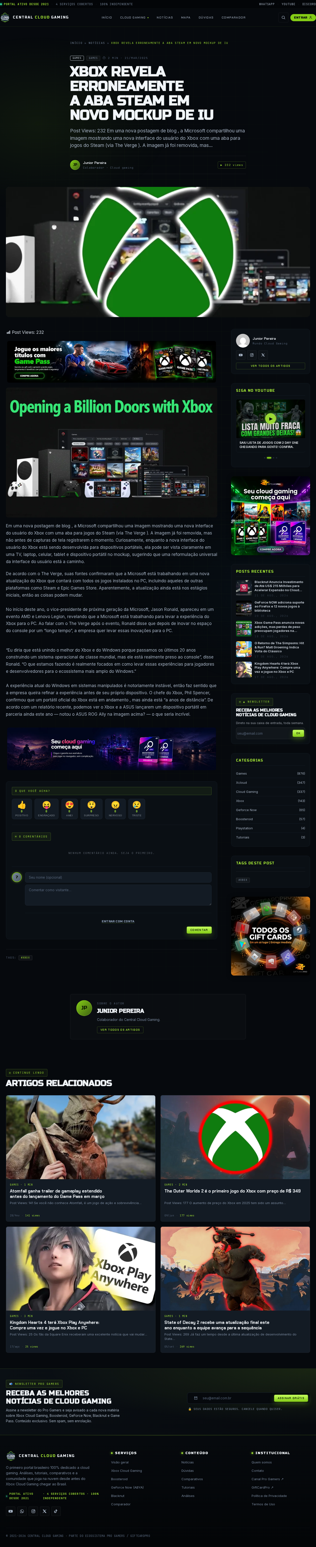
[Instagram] (252, 355)
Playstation (244, 828)
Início (107, 17)
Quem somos (262, 1462)
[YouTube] (240, 355)
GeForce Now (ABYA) (127, 1487)
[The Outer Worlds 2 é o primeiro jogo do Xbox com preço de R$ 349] (235, 1158)
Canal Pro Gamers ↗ (268, 1479)
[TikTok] (56, 1511)
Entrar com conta (118, 921)
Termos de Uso (263, 1504)
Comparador (234, 17)
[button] (264, 458)
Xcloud (241, 782)
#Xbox (25, 957)
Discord (309, 4)
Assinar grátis (291, 1398)
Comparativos (192, 1479)
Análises (188, 1496)
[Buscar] (283, 17)
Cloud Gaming (133, 17)
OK (298, 733)
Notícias (165, 17)
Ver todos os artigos (270, 366)
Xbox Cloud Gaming (126, 1471)
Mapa (186, 17)
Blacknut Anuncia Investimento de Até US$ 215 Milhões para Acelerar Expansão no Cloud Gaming (279, 586)
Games (241, 773)
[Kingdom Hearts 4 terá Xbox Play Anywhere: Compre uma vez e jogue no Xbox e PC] (80, 1289)
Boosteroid (244, 819)
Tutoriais (242, 837)
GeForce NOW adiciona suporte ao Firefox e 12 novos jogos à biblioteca (279, 606)
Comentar (199, 930)
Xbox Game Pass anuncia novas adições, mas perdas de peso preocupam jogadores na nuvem (279, 627)
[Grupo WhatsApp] (22, 1511)
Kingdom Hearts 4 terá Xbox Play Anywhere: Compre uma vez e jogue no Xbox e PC (277, 668)
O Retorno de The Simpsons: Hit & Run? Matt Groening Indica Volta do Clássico (279, 647)
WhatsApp (267, 4)
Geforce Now (246, 810)
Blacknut (117, 1496)
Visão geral (120, 1462)
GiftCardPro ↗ (263, 1487)
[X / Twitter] (263, 355)
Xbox (240, 801)
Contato (258, 1471)
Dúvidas (206, 17)
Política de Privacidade (269, 1496)
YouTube (288, 4)
